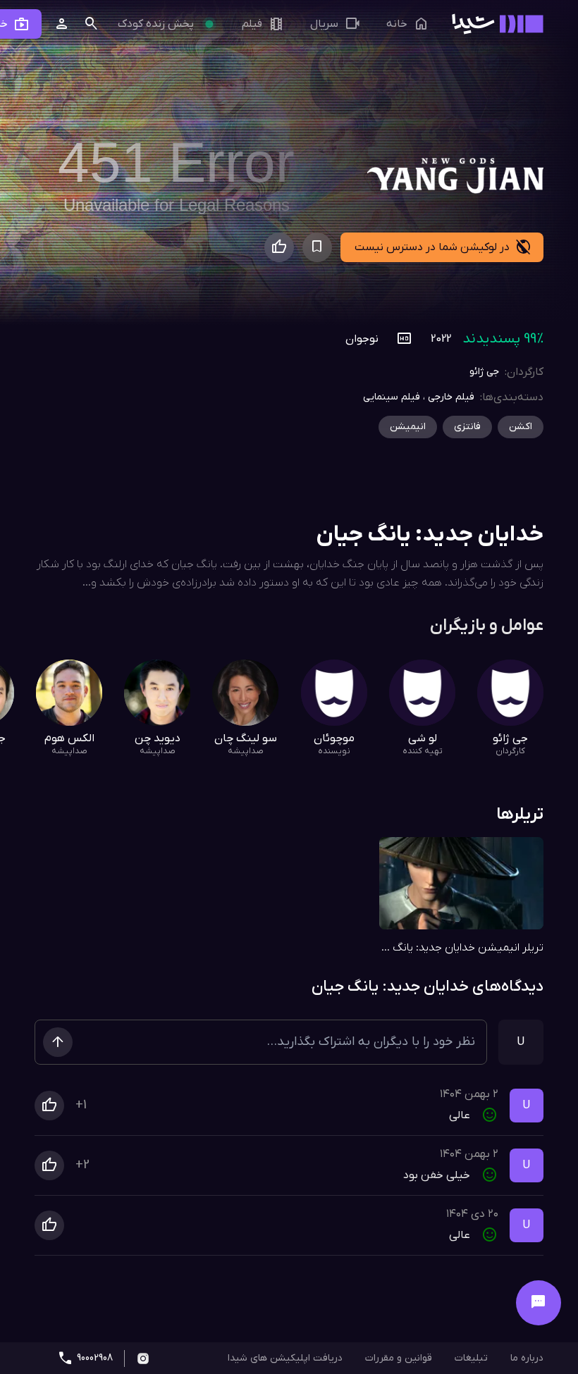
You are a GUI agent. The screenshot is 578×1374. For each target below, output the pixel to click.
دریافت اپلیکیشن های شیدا (285, 1358)
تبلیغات (471, 1358)
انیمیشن (408, 426)
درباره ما (526, 1358)
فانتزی (467, 426)
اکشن (520, 426)
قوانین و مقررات (398, 1358)
